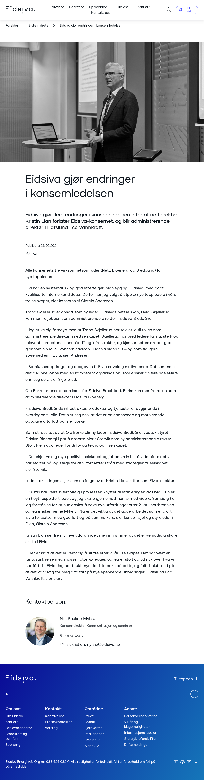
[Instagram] (189, 762)
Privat (55, 7)
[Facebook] (182, 762)
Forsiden (12, 25)
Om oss (122, 7)
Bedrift (74, 7)
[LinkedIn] (176, 762)
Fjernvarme (98, 7)
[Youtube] (195, 762)
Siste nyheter (39, 25)
